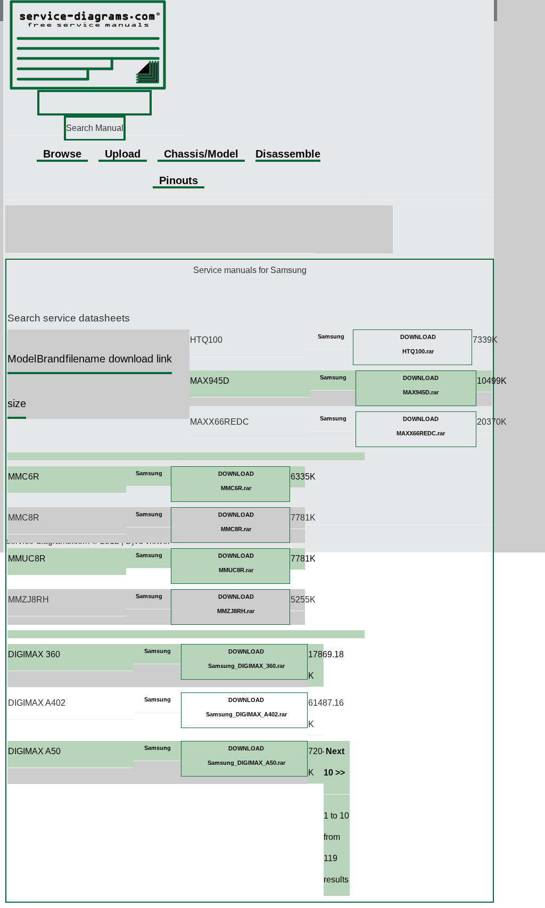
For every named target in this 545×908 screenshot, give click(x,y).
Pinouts (178, 180)
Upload (122, 154)
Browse (62, 154)
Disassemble (287, 154)
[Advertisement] (199, 229)
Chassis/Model (201, 154)
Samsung (331, 336)
